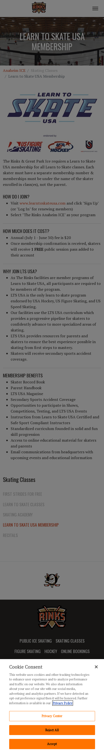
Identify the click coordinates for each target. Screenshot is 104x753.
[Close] (96, 667)
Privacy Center (52, 716)
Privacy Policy (63, 703)
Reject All (52, 730)
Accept (52, 744)
